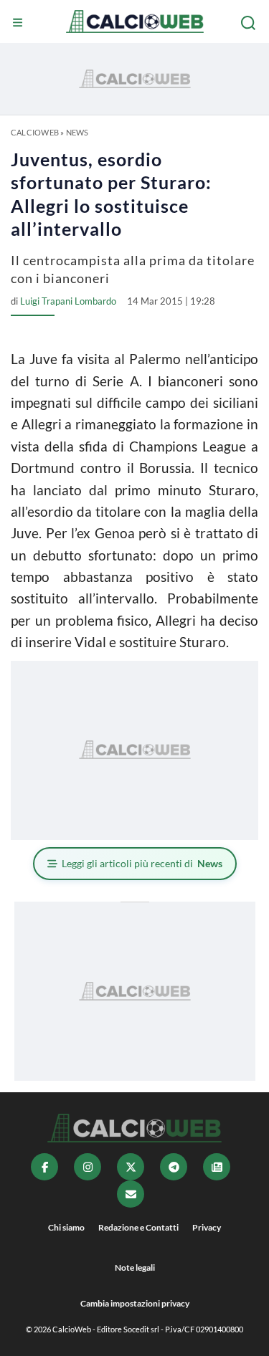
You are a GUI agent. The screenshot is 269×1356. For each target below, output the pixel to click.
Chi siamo (66, 1227)
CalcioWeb (35, 132)
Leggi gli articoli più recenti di (142, 863)
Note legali (135, 1267)
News (77, 132)
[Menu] (19, 23)
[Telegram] (173, 1166)
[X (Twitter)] (130, 1166)
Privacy (206, 1227)
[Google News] (216, 1166)
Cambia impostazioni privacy (134, 1303)
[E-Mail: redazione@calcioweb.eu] (130, 1194)
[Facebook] (44, 1166)
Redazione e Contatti (138, 1227)
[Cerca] (249, 23)
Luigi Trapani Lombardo (68, 301)
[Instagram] (87, 1166)
